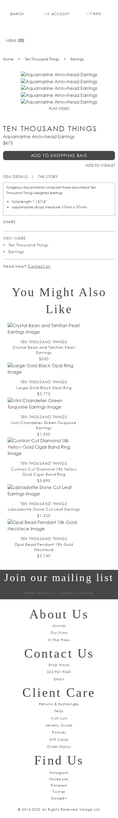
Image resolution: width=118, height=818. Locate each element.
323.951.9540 (59, 672)
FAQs (59, 711)
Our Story (59, 633)
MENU (11, 40)
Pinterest (21, 222)
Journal (59, 626)
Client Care (58, 693)
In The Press (59, 640)
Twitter (30, 222)
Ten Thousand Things (42, 59)
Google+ (59, 798)
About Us (59, 614)
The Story (48, 176)
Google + (39, 222)
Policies (59, 732)
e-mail (56, 222)
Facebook (48, 222)
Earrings (77, 59)
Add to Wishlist (100, 165)
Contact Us (39, 266)
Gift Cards (59, 739)
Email (59, 679)
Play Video (59, 108)
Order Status (59, 746)
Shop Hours (59, 665)
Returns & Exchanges (59, 704)
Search (17, 14)
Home (8, 59)
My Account (56, 14)
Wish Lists (59, 718)
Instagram (59, 773)
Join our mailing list (59, 578)
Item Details (15, 176)
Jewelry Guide (59, 725)
